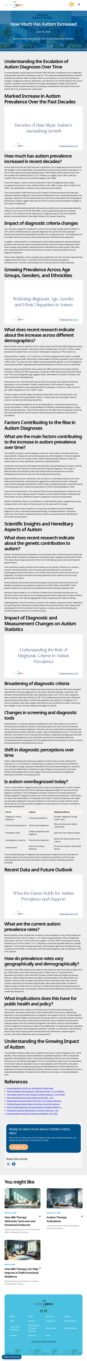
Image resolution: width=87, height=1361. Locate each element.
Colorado (32, 1335)
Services (49, 1316)
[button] (79, 4)
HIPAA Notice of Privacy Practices (33, 1328)
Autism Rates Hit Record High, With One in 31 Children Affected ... (34, 1101)
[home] (14, 4)
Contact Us (18, 1147)
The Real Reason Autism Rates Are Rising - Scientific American (33, 1104)
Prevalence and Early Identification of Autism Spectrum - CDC (33, 1110)
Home (12, 1316)
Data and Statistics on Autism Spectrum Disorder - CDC (30, 1097)
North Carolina (70, 1328)
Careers (31, 1321)
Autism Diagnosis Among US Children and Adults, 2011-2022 (32, 1113)
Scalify (42, 1342)
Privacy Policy (70, 1321)
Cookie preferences (12, 1357)
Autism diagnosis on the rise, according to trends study (30, 1088)
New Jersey (51, 1328)
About (30, 1316)
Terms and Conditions (14, 1328)
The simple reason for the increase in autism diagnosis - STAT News (36, 1094)
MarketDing (51, 1342)
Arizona (13, 1335)
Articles (67, 1316)
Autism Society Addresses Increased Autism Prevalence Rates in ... (34, 1107)
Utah (48, 1335)
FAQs (12, 1321)
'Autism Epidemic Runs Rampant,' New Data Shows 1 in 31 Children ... (36, 1091)
